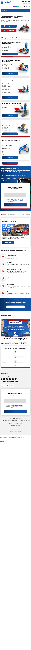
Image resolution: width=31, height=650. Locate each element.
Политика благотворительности (22, 429)
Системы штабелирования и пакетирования (7, 146)
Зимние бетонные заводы (6, 93)
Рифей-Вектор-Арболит (6, 69)
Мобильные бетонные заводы (7, 84)
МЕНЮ (5, 10)
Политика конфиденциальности (8, 429)
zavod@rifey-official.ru (9, 381)
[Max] (14, 6)
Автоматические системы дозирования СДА (7, 150)
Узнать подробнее (7, 439)
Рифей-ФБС (5, 128)
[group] (15, 351)
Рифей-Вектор (5, 67)
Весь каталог (10, 54)
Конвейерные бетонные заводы (6, 90)
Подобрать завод (10, 26)
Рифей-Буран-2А (6, 47)
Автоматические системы (11, 140)
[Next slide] (15, 365)
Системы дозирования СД (7, 153)
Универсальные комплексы (11, 103)
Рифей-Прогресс (6, 46)
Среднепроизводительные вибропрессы (11, 61)
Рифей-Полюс (5, 50)
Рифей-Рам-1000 (6, 125)
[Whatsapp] (18, 6)
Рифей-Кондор (6, 130)
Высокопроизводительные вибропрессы (11, 43)
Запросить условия (15, 306)
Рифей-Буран (5, 49)
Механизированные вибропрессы (13, 122)
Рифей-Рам (5, 127)
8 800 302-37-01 (26, 1)
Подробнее (8, 242)
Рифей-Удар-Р (5, 65)
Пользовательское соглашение (15, 431)
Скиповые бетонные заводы (7, 87)
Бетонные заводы (8, 80)
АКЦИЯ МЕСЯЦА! (10, 30)
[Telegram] (16, 6)
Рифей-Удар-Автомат (7, 64)
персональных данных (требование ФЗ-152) (14, 201)
